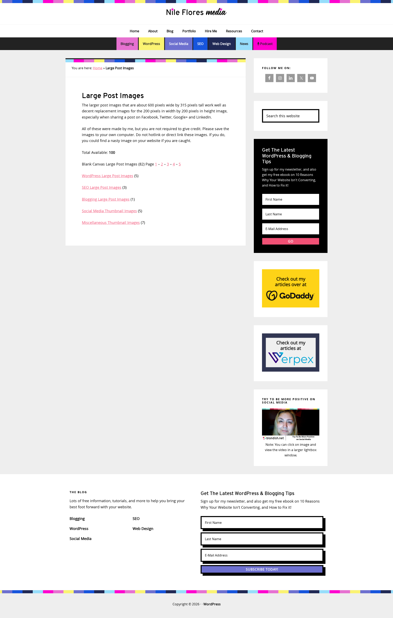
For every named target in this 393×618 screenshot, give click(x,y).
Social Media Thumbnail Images (109, 210)
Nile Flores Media (196, 12)
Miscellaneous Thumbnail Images (111, 222)
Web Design (221, 43)
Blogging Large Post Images (106, 199)
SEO (200, 43)
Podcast (266, 43)
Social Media (178, 43)
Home (97, 68)
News (244, 43)
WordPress (151, 43)
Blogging (127, 43)
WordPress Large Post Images (107, 175)
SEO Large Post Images (101, 187)
